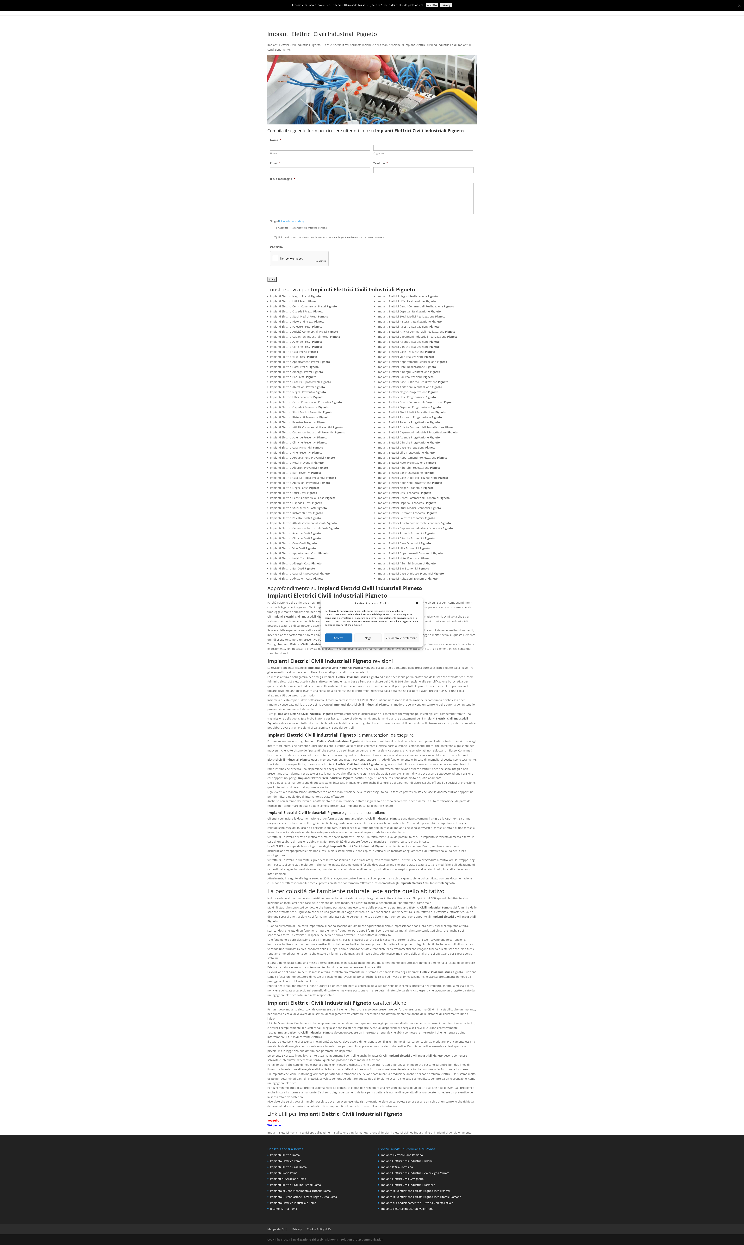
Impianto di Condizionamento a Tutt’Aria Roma (300, 1191)
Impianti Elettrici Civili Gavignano (402, 1179)
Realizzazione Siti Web (308, 1239)
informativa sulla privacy (291, 221)
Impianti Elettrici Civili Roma (288, 1167)
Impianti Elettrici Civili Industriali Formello (408, 1185)
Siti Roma (331, 1239)
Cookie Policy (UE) (319, 1229)
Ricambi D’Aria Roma (283, 1208)
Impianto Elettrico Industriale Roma (293, 1203)
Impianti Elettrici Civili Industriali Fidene (407, 1161)
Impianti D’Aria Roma (283, 1173)
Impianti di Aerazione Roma (288, 1179)
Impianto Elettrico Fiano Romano (402, 1155)
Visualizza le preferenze (401, 638)
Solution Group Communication (362, 1239)
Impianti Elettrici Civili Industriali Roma (295, 1185)
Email (275, 163)
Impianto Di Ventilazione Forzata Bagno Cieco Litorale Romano (421, 1197)
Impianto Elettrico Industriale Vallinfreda (407, 1208)
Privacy (297, 1229)
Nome (275, 140)
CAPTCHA (276, 247)
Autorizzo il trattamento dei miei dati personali (303, 227)
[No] (739, 6)
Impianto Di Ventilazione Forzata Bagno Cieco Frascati (415, 1191)
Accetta (338, 638)
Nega (368, 638)
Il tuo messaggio (282, 179)
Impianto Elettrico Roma (285, 1161)
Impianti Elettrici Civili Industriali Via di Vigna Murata (415, 1173)
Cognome (379, 153)
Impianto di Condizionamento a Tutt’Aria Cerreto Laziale (417, 1203)
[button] (417, 603)
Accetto (432, 5)
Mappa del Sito (277, 1229)
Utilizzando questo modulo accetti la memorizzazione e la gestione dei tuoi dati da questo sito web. (331, 237)
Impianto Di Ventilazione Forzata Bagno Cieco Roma (303, 1197)
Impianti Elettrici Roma (285, 1155)
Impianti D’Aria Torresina (397, 1167)
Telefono (380, 163)
